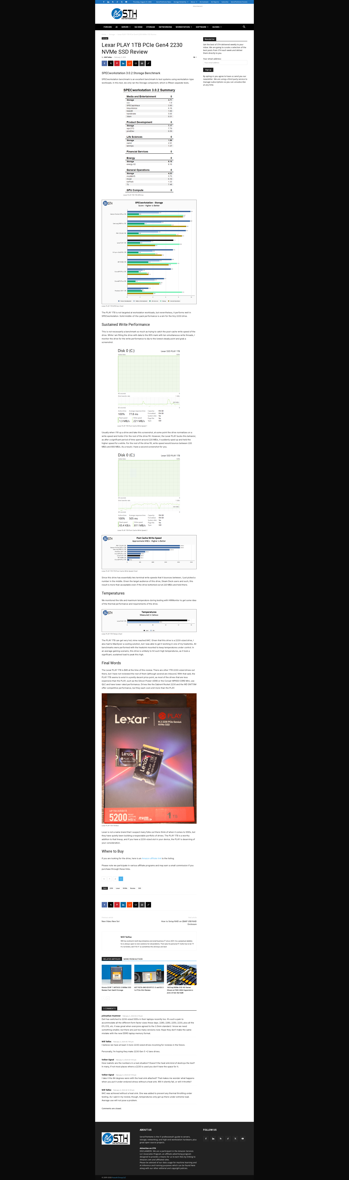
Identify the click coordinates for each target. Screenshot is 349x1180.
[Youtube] (126, 2)
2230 (111, 888)
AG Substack (204, 2)
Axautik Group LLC (119, 1177)
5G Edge (138, 27)
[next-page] (107, 998)
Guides (215, 27)
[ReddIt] (129, 63)
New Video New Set (111, 921)
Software (201, 27)
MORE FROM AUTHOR (133, 959)
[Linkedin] (108, 2)
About (193, 2)
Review (132, 888)
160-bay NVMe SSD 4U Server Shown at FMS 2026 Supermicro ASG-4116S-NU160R (180, 990)
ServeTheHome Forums (239, 2)
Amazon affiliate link (151, 858)
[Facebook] (104, 2)
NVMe (125, 888)
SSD (139, 888)
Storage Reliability (180, 2)
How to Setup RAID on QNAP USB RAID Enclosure (179, 922)
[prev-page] (103, 998)
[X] (122, 2)
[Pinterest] (117, 63)
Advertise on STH (148, 1148)
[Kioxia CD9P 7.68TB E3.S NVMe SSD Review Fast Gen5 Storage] (116, 975)
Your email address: (212, 59)
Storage (150, 27)
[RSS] (113, 2)
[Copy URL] (148, 63)
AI (117, 27)
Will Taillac (108, 57)
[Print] (142, 63)
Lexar (118, 888)
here (193, 1165)
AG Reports (215, 2)
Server (124, 27)
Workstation (183, 27)
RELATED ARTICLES (111, 959)
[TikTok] (117, 2)
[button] (244, 27)
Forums (108, 27)
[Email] (136, 63)
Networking (165, 27)
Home (104, 34)
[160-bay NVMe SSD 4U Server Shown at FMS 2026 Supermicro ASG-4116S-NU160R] (182, 975)
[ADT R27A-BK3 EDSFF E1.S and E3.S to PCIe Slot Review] (149, 975)
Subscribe (225, 2)
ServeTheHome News (163, 2)
